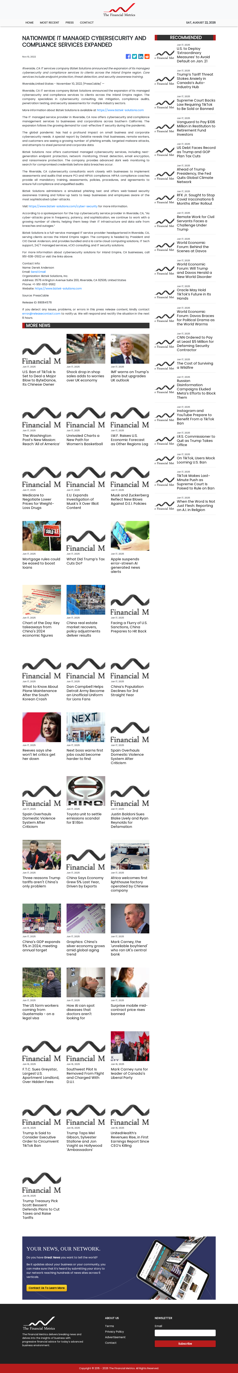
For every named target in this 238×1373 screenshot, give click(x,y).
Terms (109, 1326)
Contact (111, 1343)
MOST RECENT (49, 23)
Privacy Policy (114, 1332)
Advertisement (115, 1337)
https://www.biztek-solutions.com (120, 110)
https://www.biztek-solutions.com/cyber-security (63, 206)
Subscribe (185, 1344)
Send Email (38, 272)
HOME (29, 23)
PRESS (70, 23)
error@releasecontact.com (41, 314)
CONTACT (87, 23)
